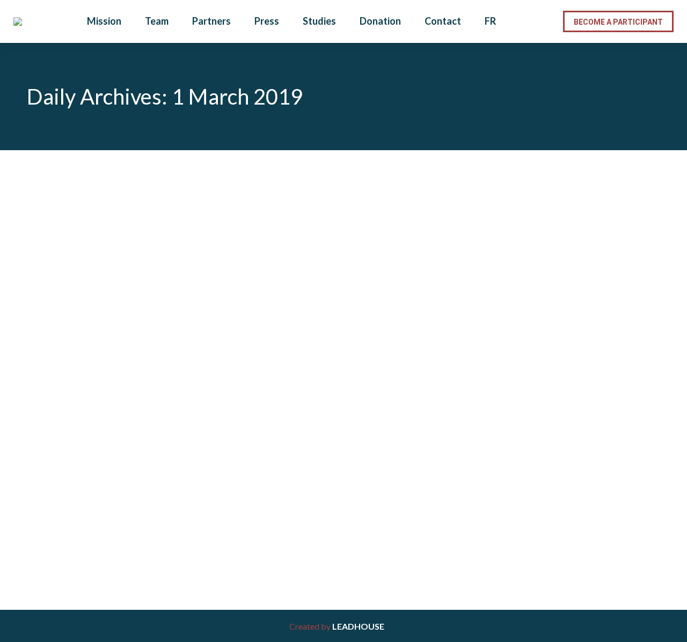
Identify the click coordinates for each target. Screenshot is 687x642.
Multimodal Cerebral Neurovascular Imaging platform (170, 480)
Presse (52, 500)
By (110, 500)
